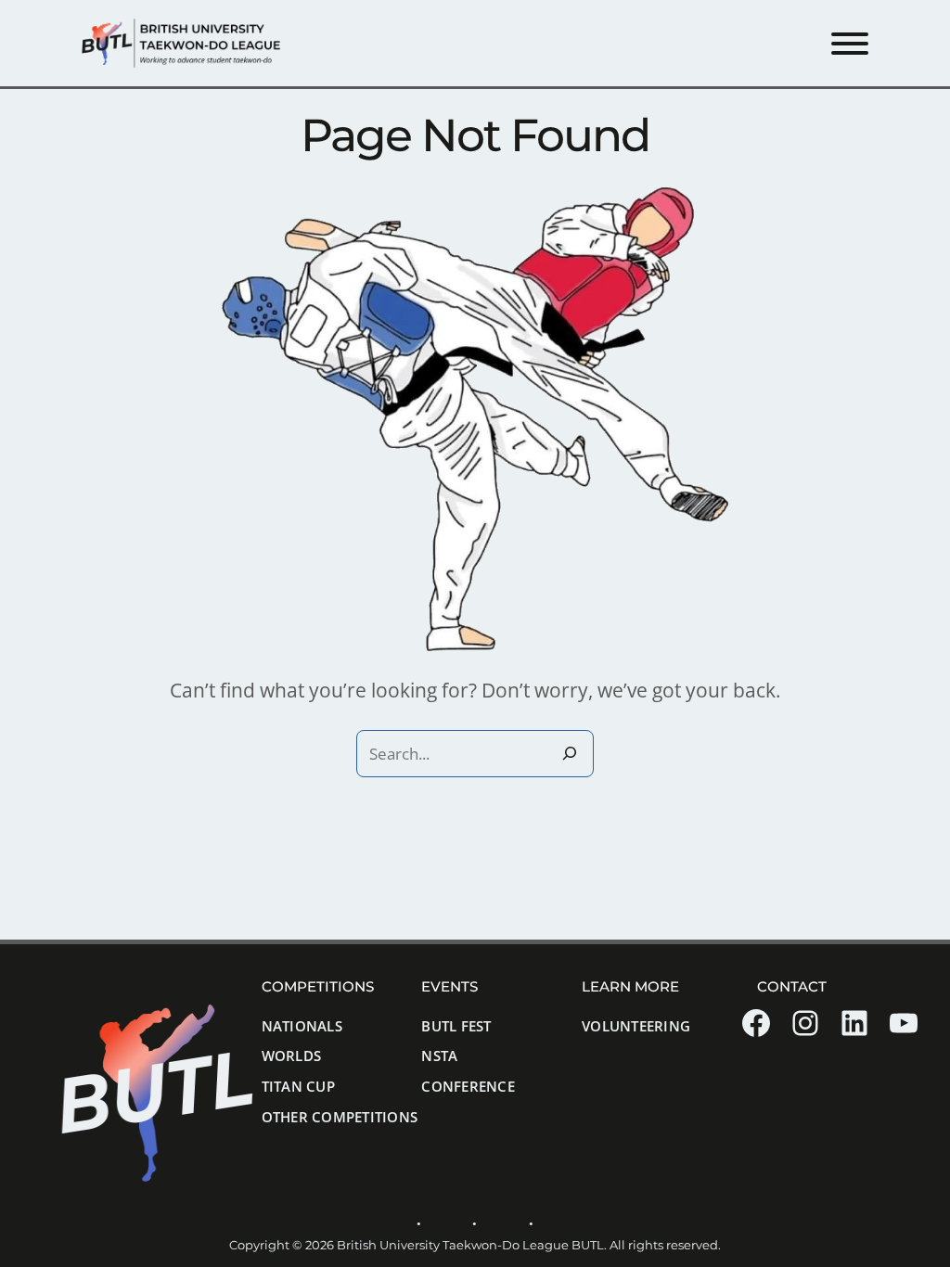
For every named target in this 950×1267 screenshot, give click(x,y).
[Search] (570, 754)
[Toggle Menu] (849, 43)
